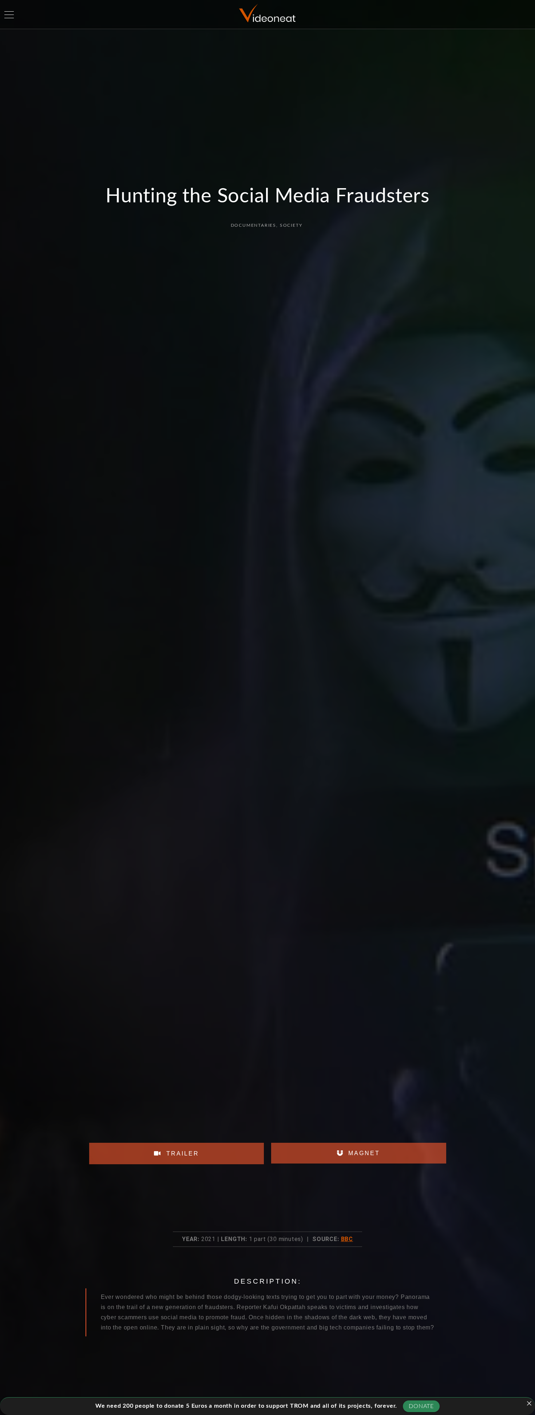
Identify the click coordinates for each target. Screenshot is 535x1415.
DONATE (421, 1406)
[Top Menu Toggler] (9, 15)
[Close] (529, 1403)
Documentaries (253, 225)
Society (291, 225)
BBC (347, 1239)
